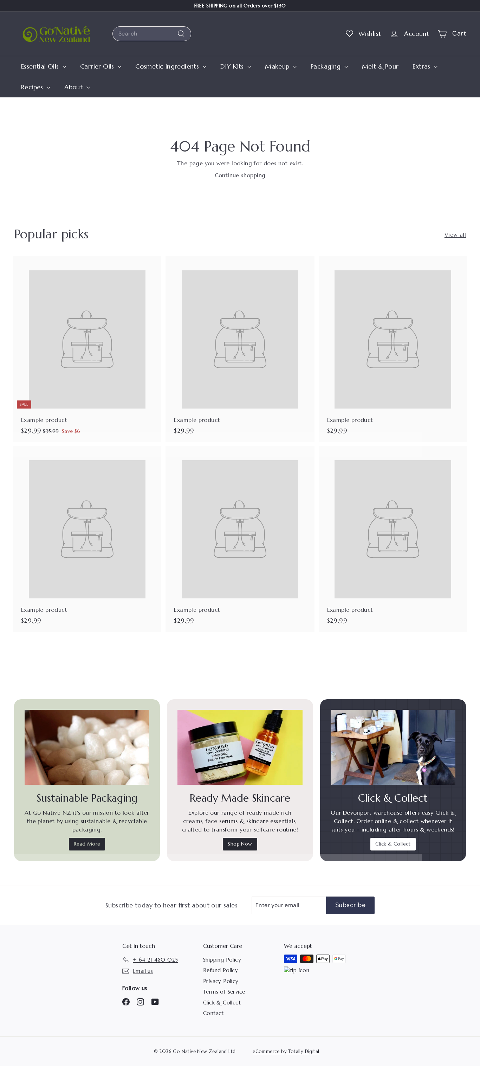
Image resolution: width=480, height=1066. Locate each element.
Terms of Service (224, 991)
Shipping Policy (222, 959)
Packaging (327, 66)
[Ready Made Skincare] (239, 747)
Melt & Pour (380, 66)
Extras (422, 66)
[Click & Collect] (393, 747)
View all (455, 234)
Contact (213, 1013)
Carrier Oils (98, 66)
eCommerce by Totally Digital (286, 1051)
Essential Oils (41, 66)
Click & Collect (393, 844)
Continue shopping (240, 175)
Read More (87, 844)
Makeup (278, 66)
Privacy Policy (221, 981)
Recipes (33, 87)
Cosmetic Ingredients (168, 66)
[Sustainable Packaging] (87, 747)
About (74, 87)
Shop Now (240, 844)
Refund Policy (220, 970)
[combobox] (151, 33)
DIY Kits (233, 66)
